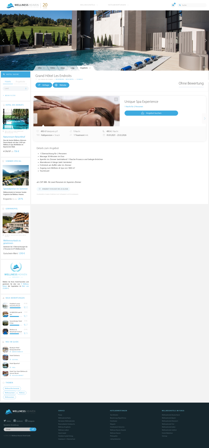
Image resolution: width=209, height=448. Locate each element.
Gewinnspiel (62, 433)
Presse (60, 415)
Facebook (19, 421)
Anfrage (45, 85)
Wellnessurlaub (10, 393)
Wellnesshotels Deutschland (171, 415)
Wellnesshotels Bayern (169, 418)
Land (7, 88)
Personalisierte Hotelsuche (66, 424)
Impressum (61, 439)
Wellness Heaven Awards (118, 430)
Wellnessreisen (9, 397)
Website (63, 85)
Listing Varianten (115, 439)
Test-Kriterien (114, 415)
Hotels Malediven (167, 433)
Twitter (8, 421)
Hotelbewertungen (117, 5)
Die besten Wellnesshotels (66, 421)
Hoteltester (113, 421)
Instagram (31, 421)
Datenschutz (71, 439)
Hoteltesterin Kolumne (117, 427)
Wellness (22, 393)
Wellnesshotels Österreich (170, 421)
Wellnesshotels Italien (168, 427)
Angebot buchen (153, 113)
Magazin (112, 424)
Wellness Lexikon (63, 430)
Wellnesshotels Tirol (168, 424)
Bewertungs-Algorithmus (118, 418)
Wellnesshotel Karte (64, 418)
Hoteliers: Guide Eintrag (65, 436)
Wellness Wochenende (12, 388)
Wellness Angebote (64, 427)
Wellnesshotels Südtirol (169, 430)
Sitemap (164, 436)
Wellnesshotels (88, 5)
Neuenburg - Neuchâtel (65, 79)
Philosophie (113, 436)
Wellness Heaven (115, 433)
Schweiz (80, 79)
